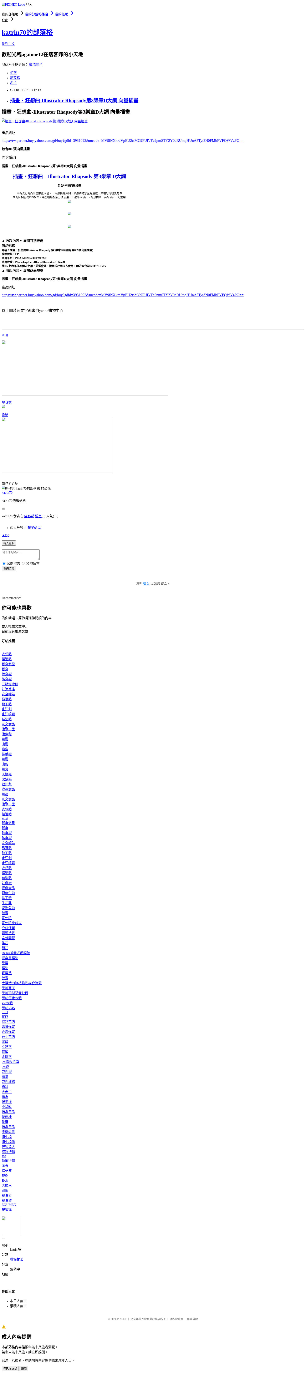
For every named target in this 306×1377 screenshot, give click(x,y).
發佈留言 (8, 568)
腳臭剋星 (8, 664)
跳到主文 (8, 44)
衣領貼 (7, 654)
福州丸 (7, 784)
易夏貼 (7, 699)
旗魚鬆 (7, 734)
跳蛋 (5, 1122)
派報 (5, 1042)
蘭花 (5, 948)
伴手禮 (7, 754)
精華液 (7, 1170)
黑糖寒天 (8, 988)
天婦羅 (7, 774)
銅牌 (5, 1052)
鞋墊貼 (7, 719)
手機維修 (8, 1132)
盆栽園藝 (8, 938)
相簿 (13, 73)
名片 (13, 83)
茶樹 (5, 1175)
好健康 (7, 883)
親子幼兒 (34, 528)
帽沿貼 (7, 659)
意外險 (7, 918)
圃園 (5, 1190)
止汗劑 (7, 709)
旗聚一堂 (8, 729)
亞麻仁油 (8, 893)
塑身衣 (7, 402)
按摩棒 (7, 1117)
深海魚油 (8, 908)
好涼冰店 (8, 689)
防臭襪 (7, 679)
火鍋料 (7, 779)
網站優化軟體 (12, 998)
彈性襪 (7, 1072)
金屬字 (7, 1057)
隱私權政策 (176, 1319)
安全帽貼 (8, 694)
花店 (5, 1017)
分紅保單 (8, 928)
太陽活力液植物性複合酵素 (22, 983)
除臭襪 (7, 674)
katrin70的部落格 (27, 32)
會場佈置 (8, 1032)
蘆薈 (5, 1165)
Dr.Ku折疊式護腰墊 (16, 953)
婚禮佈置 (8, 1027)
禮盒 (5, 749)
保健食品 (8, 888)
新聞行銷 (8, 1160)
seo (4, 1156)
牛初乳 (7, 903)
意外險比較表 (12, 923)
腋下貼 (7, 704)
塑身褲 (7, 1201)
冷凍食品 (8, 789)
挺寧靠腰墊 (10, 958)
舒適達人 (8, 1147)
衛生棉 (7, 1137)
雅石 (5, 943)
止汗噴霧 (8, 714)
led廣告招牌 (10, 1062)
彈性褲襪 (8, 1082)
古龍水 (7, 1185)
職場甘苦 (35, 64)
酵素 (5, 913)
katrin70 (7, 492)
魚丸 (5, 769)
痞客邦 (29, 516)
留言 (38, 516)
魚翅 (5, 794)
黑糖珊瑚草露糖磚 (15, 993)
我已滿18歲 (10, 1368)
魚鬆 (5, 415)
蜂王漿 (7, 898)
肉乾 (5, 764)
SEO (5, 1012)
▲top (5, 535)
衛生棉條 (8, 1142)
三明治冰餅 (10, 684)
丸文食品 (8, 724)
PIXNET (122, 1319)
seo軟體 (7, 1003)
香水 (5, 1180)
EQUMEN (9, 1204)
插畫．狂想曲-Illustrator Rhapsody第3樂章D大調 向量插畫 (74, 100)
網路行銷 (8, 1152)
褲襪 (5, 1077)
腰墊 (5, 968)
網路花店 (8, 1022)
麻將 (5, 1087)
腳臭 (5, 669)
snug (5, 334)
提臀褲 (7, 1209)
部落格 (15, 78)
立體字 (7, 1047)
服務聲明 (192, 1319)
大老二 (7, 1092)
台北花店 (8, 1037)
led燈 (5, 1067)
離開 (24, 1368)
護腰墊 (7, 973)
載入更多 (8, 543)
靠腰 (5, 963)
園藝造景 (8, 933)
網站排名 (8, 1008)
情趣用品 (8, 1112)
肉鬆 (5, 744)
